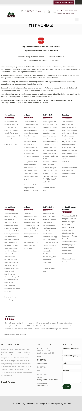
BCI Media (67, 404)
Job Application (42, 385)
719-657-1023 (41, 360)
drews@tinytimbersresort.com (47, 380)
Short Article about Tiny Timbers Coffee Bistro (41, 60)
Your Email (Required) (70, 356)
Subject (65, 363)
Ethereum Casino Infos (27, 69)
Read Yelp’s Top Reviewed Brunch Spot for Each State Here (41, 57)
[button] (76, 19)
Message (65, 370)
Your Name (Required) (70, 348)
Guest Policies (8, 382)
